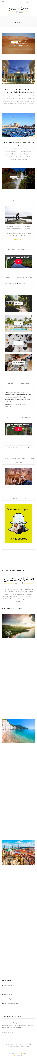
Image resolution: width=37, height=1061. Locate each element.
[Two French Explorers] (18, 10)
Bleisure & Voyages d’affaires (11, 1003)
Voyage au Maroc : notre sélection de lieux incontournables (18, 44)
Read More (18, 239)
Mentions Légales (7, 999)
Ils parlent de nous (7, 994)
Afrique (18, 86)
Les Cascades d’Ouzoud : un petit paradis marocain (19, 179)
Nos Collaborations (8, 990)
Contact (4, 1008)
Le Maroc (14, 41)
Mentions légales (7, 1032)
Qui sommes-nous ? (8, 985)
